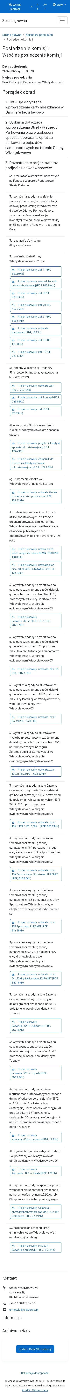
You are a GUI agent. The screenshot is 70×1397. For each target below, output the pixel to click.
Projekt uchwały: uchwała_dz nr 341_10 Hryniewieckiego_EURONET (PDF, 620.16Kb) (35, 978)
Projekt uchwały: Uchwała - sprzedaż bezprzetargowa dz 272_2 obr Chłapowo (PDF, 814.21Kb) (35, 1211)
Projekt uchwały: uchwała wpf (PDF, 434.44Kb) (32, 387)
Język (60, 4)
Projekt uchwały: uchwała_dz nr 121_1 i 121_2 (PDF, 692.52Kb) (33, 771)
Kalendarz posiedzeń (39, 34)
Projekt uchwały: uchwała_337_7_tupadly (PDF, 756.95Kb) (29, 1073)
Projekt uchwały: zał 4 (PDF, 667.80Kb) (31, 271)
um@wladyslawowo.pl (23, 1309)
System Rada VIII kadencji (35, 1349)
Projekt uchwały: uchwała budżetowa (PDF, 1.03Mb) (30, 330)
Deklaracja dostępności (35, 1372)
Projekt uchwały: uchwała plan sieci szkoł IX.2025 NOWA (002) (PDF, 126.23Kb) (33, 569)
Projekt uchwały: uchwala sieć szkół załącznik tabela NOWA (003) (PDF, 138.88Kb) (36, 553)
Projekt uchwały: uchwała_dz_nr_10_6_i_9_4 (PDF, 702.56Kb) (31, 621)
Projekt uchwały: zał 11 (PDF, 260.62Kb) (31, 353)
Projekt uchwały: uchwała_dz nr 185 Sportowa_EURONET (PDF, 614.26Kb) (33, 926)
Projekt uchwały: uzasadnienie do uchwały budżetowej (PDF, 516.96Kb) (34, 283)
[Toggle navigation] (62, 20)
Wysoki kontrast (15, 6)
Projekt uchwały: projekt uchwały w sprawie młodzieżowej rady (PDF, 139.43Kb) (36, 447)
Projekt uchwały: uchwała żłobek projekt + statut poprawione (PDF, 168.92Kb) (34, 496)
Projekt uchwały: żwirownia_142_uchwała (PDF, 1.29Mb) (34, 1171)
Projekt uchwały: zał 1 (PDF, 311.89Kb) (31, 411)
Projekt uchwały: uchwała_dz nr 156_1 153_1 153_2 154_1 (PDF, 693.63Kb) (35, 824)
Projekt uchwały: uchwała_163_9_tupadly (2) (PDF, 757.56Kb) (31, 1026)
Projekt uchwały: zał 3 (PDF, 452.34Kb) (31, 306)
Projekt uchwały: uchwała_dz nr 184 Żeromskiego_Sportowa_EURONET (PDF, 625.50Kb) (35, 874)
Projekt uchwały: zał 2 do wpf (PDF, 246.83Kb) (36, 399)
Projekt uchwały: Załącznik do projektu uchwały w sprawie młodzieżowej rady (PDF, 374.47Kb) (32, 463)
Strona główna (11, 34)
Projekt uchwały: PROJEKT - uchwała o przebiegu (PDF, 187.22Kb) (33, 1247)
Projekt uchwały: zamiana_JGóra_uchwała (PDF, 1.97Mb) (35, 1137)
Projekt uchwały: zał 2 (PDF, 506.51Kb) (31, 318)
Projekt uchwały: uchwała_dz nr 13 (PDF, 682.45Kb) (35, 671)
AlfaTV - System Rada (35, 1390)
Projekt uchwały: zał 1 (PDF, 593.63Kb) (31, 295)
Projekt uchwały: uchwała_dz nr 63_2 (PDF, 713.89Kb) (33, 719)
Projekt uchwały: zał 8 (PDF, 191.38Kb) (31, 342)
